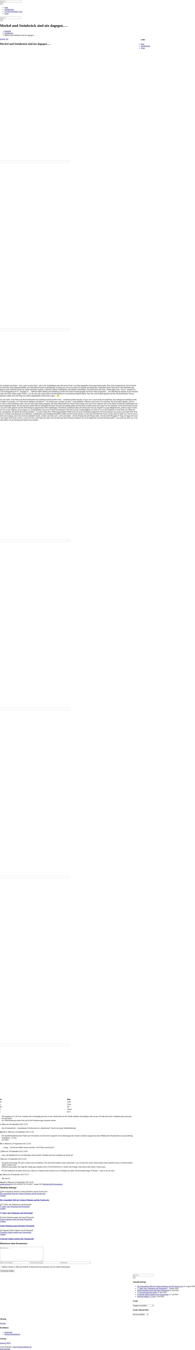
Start (142, 44)
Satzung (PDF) (5, 1343)
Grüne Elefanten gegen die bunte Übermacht (16, 1219)
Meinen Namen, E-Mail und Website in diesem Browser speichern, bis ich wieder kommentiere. (36, 1267)
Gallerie (3, 1196)
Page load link (5, 1349)
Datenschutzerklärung (12, 1334)
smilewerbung (5, 1184)
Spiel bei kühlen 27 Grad (146, 1296)
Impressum (8, 1332)
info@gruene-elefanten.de (22, 1347)
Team (143, 48)
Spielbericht (47, 1184)
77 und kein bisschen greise (147, 1292)
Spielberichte (145, 46)
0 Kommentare (57, 1184)
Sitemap (3, 1323)
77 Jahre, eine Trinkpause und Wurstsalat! (15, 1207)
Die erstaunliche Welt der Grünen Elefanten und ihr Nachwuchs (22, 1194)
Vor (7, 39)
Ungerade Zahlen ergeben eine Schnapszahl (15, 1232)
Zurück (2, 39)
